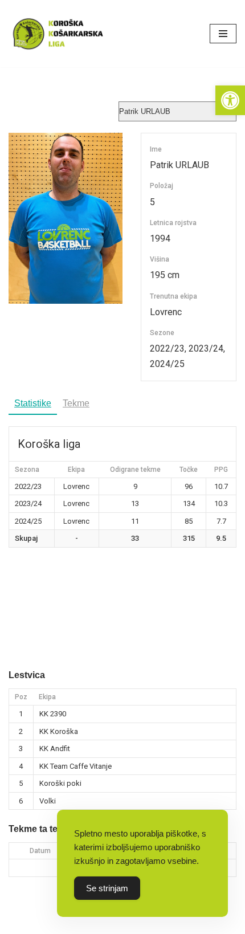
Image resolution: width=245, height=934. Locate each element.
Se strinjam (107, 888)
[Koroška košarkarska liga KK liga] (60, 33)
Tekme (76, 403)
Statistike (32, 403)
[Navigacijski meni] (223, 33)
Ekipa (47, 697)
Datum (40, 851)
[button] (230, 100)
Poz (21, 697)
